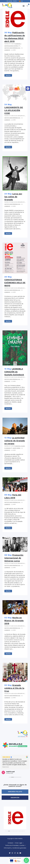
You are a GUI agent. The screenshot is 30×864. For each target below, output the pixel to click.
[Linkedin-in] (17, 853)
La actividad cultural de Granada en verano (14, 441)
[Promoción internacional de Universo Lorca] (15, 544)
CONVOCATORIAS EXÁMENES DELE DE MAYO (14, 283)
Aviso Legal (18, 843)
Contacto (10, 843)
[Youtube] (20, 853)
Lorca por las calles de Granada (13, 197)
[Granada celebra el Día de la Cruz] (15, 672)
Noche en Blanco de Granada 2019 (14, 621)
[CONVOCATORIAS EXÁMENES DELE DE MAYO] (15, 258)
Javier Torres (16, 448)
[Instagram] (12, 853)
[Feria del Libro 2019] (15, 484)
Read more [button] (5, 767)
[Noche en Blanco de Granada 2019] (15, 607)
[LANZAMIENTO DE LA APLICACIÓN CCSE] (15, 93)
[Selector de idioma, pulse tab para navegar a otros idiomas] (20, 1)
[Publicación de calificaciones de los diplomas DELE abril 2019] (15, 19)
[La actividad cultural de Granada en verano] (15, 426)
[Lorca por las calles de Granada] (15, 173)
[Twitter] (9, 853)
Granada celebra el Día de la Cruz (14, 688)
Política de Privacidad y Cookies (14, 845)
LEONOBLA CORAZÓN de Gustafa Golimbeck (14, 372)
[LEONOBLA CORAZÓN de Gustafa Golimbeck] (15, 348)
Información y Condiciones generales (15, 848)
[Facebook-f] (15, 853)
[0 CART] (27, 5)
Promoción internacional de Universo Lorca (13, 558)
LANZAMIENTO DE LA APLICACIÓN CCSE (13, 110)
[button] (28, 88)
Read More (8, 75)
